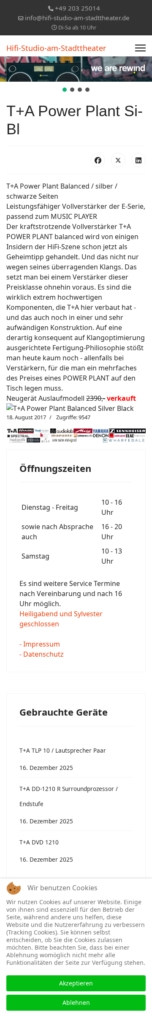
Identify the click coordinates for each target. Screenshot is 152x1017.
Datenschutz (43, 654)
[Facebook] (98, 160)
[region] (76, 74)
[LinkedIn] (138, 160)
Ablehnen (76, 1002)
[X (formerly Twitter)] (118, 160)
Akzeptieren (76, 983)
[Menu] (140, 48)
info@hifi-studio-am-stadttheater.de (77, 17)
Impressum (41, 644)
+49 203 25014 (77, 8)
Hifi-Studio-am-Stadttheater (56, 48)
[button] (64, 90)
